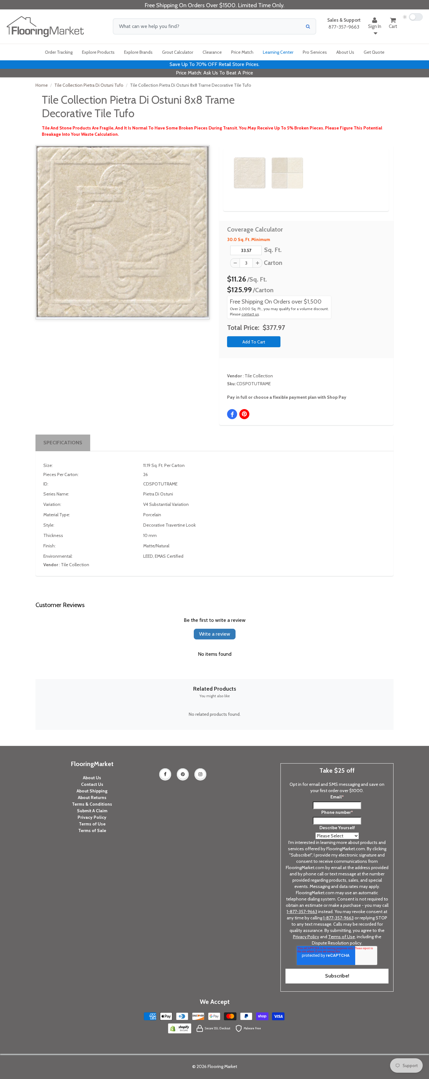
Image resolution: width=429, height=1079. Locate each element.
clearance (212, 52)
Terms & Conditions (92, 804)
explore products (98, 52)
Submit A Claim (92, 810)
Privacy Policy (92, 817)
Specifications (62, 443)
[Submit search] (308, 26)
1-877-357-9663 (302, 911)
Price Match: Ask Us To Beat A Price (214, 73)
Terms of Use (92, 824)
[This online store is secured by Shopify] (179, 1028)
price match (242, 52)
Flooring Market (222, 1066)
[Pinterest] (182, 774)
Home (41, 85)
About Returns (92, 797)
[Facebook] (165, 774)
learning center (278, 52)
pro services (315, 52)
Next (373, 167)
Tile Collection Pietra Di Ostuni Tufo (88, 85)
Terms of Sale (92, 830)
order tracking (59, 52)
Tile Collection (259, 376)
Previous (224, 167)
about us (345, 52)
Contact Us (92, 784)
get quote (374, 52)
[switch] (413, 17)
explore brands (138, 52)
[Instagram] (200, 774)
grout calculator (177, 52)
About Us (92, 777)
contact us (250, 314)
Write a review (214, 634)
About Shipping (92, 791)
